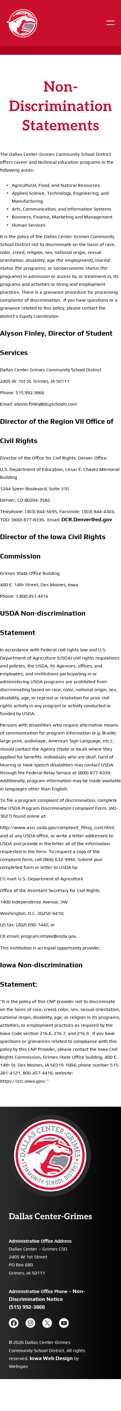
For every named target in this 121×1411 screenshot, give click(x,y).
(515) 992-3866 (27, 1307)
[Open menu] (110, 23)
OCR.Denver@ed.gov (86, 519)
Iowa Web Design (51, 1358)
